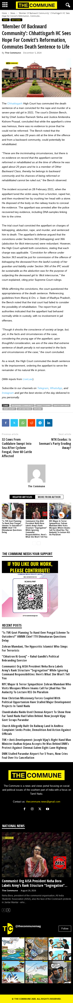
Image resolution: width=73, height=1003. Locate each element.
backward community (22, 405)
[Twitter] (14, 423)
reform (37, 409)
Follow (64, 928)
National (16, 20)
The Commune (13, 52)
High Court (9, 409)
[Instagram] (33, 809)
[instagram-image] (13, 948)
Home (4, 13)
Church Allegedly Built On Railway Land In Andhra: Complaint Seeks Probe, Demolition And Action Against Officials (36, 730)
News (12, 13)
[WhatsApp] (23, 423)
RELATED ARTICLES (22, 497)
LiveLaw (28, 379)
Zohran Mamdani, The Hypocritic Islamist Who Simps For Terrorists (35, 648)
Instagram (8, 392)
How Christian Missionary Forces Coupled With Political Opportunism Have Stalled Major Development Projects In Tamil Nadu (36, 702)
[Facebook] (5, 423)
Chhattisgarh (14, 103)
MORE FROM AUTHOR (49, 497)
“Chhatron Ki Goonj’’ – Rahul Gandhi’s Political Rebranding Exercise (30, 658)
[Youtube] (48, 809)
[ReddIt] (31, 423)
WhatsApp (56, 388)
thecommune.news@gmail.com (43, 801)
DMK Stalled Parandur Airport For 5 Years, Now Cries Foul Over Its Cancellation (35, 756)
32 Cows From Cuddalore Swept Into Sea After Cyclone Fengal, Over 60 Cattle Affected (17, 447)
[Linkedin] (48, 423)
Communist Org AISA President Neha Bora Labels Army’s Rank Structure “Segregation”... (34, 883)
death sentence (61, 405)
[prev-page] (34, 543)
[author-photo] (36, 474)
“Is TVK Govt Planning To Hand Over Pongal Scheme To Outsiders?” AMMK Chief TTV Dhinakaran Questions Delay (12, 527)
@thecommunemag (28, 926)
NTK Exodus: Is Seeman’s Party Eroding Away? (55, 443)
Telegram (42, 388)
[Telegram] (40, 423)
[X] (41, 809)
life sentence (24, 409)
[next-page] (39, 543)
